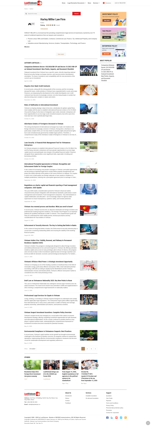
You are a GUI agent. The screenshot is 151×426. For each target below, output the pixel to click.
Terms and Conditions (112, 403)
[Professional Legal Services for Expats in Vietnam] (88, 299)
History (67, 398)
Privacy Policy (110, 405)
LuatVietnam (46, 379)
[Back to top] (148, 423)
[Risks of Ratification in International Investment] (88, 109)
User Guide (109, 398)
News (89, 3)
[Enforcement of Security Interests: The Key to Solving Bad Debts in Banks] (88, 229)
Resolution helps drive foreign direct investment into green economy (32, 374)
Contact (67, 400)
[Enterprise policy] (113, 57)
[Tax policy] (113, 41)
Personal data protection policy (114, 407)
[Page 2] (95, 348)
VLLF (25, 379)
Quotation (109, 395)
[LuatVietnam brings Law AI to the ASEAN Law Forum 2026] (51, 365)
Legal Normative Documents (76, 3)
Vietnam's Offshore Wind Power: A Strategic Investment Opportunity (48, 262)
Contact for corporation (112, 412)
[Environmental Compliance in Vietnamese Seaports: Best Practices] (88, 335)
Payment (108, 400)
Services (96, 3)
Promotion (109, 410)
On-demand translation (92, 398)
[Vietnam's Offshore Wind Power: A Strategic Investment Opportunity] (88, 265)
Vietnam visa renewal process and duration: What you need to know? (48, 207)
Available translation (91, 395)
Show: (26, 348)
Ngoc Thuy (65, 383)
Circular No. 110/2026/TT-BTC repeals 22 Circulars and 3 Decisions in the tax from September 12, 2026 (89, 376)
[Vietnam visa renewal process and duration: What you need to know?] (88, 210)
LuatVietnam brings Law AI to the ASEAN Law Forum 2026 (51, 374)
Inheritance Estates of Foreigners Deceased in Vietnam (43, 124)
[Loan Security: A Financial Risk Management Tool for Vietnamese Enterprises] (88, 146)
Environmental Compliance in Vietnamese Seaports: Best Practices (47, 331)
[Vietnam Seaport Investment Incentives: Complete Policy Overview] (88, 316)
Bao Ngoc (84, 383)
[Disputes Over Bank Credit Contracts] (88, 90)
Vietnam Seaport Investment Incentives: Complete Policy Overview (47, 312)
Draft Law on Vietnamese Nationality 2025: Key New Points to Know (48, 280)
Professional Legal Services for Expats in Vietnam (42, 295)
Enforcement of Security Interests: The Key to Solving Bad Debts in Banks (50, 225)
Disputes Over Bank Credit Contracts (37, 86)
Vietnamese (44, 28)
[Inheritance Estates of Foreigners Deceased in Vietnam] (88, 127)
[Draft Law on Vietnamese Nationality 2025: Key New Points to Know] (88, 284)
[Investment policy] (113, 25)
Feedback (68, 403)
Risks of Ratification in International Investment (41, 105)
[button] (97, 365)
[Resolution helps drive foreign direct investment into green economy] (32, 365)
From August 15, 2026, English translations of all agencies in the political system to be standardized (70, 376)
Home (63, 3)
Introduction (68, 395)
